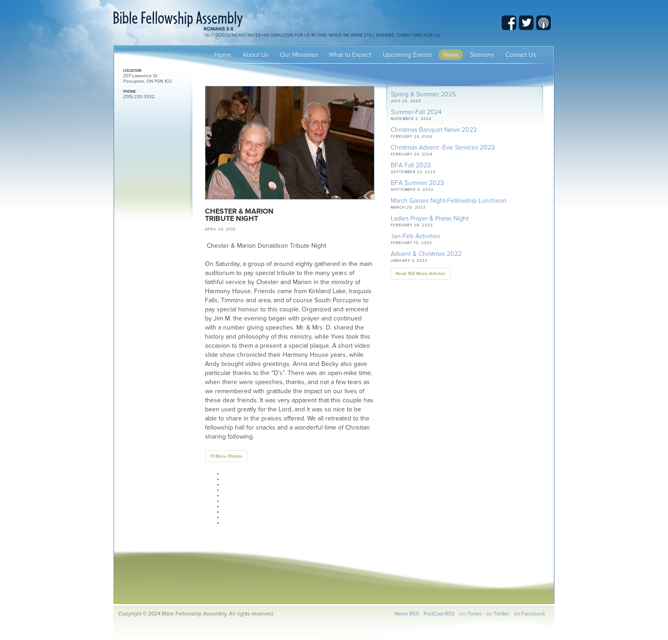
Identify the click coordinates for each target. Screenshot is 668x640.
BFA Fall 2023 (411, 165)
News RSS (406, 613)
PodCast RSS (439, 613)
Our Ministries (299, 55)
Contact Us (520, 55)
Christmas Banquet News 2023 (434, 130)
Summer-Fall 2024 (416, 112)
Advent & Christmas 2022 (426, 254)
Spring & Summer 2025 (423, 94)
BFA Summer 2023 (417, 183)
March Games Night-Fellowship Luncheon (449, 201)
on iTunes (470, 613)
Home (222, 55)
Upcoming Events (407, 55)
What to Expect (350, 55)
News (451, 55)
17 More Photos (226, 456)
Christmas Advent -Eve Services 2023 (443, 147)
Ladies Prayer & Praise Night (430, 218)
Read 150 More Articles (420, 273)
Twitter (526, 22)
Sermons (482, 55)
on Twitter (497, 613)
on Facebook (529, 613)
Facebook (509, 22)
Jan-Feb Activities (415, 236)
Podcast (543, 22)
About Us (256, 55)
